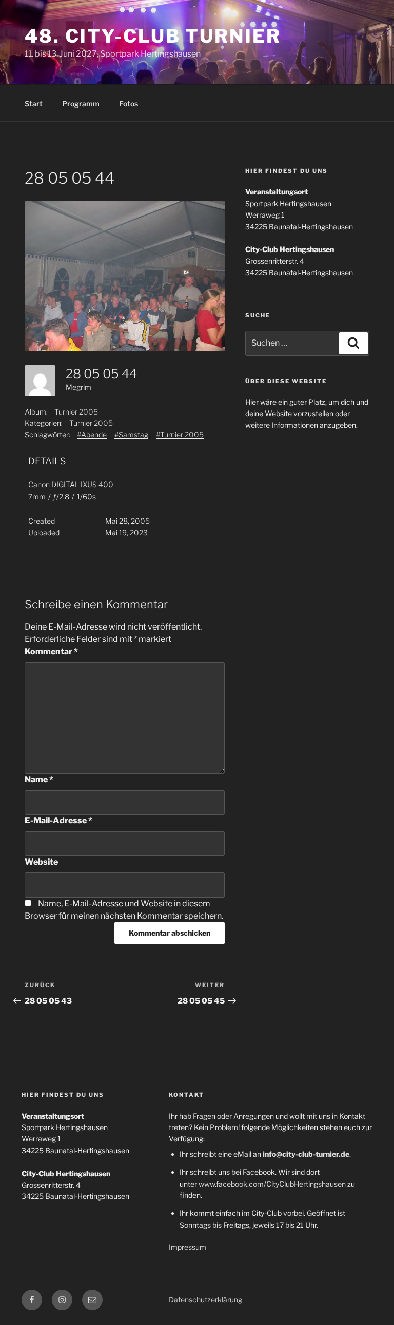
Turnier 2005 (76, 411)
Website (41, 862)
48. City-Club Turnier (153, 36)
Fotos (128, 103)
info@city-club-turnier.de (306, 1154)
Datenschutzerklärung (205, 1299)
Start (34, 103)
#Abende (92, 434)
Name (39, 779)
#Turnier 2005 (180, 434)
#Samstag (131, 434)
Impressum (187, 1247)
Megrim (78, 387)
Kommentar (51, 651)
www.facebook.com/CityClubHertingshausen (272, 1183)
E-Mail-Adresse (58, 821)
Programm (81, 103)
